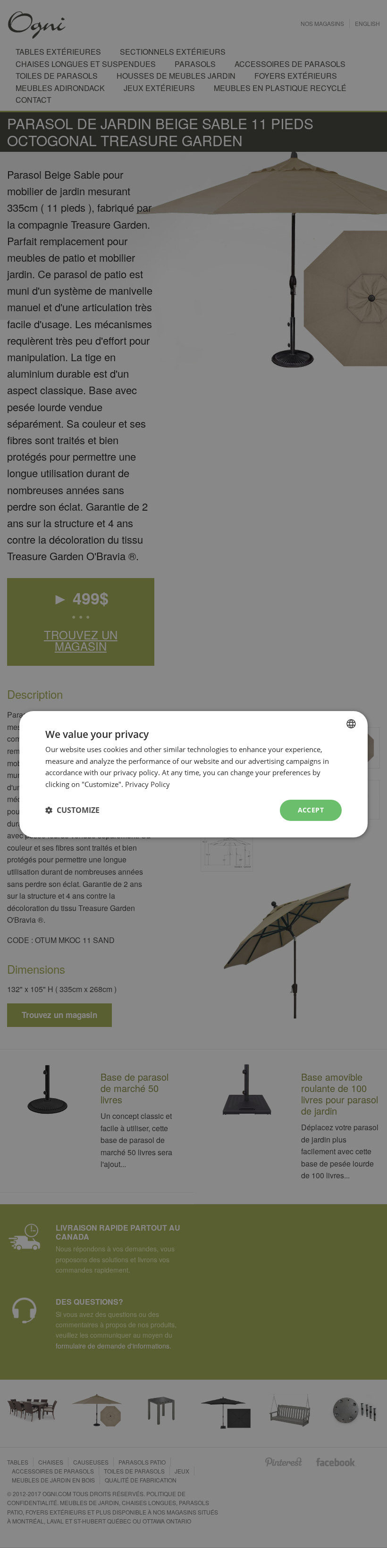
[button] (72, 810)
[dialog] (193, 774)
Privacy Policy (147, 784)
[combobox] (351, 723)
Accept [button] (311, 809)
